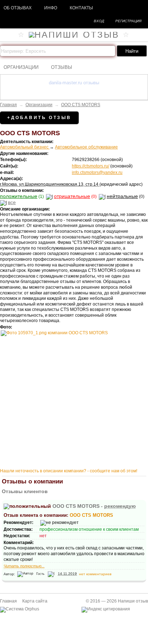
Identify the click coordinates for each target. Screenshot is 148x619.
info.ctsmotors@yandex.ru (97, 172)
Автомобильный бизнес (25, 147)
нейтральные (122, 196)
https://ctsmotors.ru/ (90, 166)
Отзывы (61, 67)
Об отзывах (18, 7)
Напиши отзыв (133, 601)
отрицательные (72, 196)
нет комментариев (95, 574)
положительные (18, 196)
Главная (8, 104)
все (12, 202)
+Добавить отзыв (39, 117)
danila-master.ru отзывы (74, 82)
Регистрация (128, 21)
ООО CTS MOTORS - (94, 506)
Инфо (50, 7)
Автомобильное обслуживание (86, 147)
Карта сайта (34, 601)
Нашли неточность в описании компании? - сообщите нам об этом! (68, 470)
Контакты (81, 7)
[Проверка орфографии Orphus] (19, 608)
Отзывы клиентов (25, 491)
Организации (21, 67)
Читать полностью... (24, 566)
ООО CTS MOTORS (80, 104)
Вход (99, 21)
